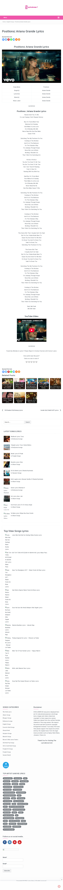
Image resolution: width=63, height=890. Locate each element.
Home (4, 21)
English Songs (10, 21)
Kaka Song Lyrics (18, 801)
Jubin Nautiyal (7, 801)
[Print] (16, 39)
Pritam (20, 812)
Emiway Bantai (17, 789)
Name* (5, 857)
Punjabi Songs (7, 752)
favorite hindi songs (9, 792)
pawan (14, 812)
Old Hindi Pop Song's (18, 809)
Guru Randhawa (21, 792)
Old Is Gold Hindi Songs (9, 746)
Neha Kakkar (7, 809)
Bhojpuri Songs (7, 718)
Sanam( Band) (7, 755)
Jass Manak (21, 798)
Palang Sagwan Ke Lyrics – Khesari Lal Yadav (25, 638)
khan (14, 804)
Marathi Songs (7, 736)
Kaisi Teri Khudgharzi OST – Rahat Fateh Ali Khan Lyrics (28, 570)
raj (16, 815)
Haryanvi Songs (7, 733)
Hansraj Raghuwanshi (9, 795)
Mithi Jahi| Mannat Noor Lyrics (21, 668)
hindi (19, 795)
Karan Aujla (7, 804)
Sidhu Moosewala (14, 821)
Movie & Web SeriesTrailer (16, 806)
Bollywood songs (7, 721)
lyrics (5, 806)
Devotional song (18, 787)
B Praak (22, 784)
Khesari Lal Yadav (22, 804)
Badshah (15, 784)
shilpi (5, 821)
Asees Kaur (7, 784)
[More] (19, 39)
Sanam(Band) (19, 818)
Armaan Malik (24, 781)
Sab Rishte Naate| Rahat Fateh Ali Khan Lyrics (26, 590)
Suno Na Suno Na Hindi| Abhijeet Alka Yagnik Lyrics (27, 607)
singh (23, 821)
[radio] (27, 362)
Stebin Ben (12, 823)
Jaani (13, 798)
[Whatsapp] (11, 39)
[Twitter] (6, 39)
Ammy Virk (6, 781)
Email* (5, 863)
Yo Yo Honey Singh (8, 829)
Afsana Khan (18, 778)
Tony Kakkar (7, 826)
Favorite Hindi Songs (8, 727)
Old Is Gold (7, 812)
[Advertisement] (47, 757)
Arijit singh (15, 781)
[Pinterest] (8, 39)
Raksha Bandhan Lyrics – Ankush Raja (23, 625)
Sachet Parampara (8, 818)
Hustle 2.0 (6, 798)
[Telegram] (14, 39)
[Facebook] (3, 39)
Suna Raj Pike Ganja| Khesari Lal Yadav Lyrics (25, 681)
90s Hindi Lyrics (7, 712)
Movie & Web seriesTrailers (10, 739)
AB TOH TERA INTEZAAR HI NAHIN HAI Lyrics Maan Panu (29, 552)
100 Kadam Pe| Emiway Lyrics (13, 410)
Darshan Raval (7, 787)
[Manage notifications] (59, 886)
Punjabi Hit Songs (8, 749)
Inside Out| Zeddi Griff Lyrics (50, 410)
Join (6, 766)
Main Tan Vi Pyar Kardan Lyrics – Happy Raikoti (26, 651)
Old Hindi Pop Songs (8, 742)
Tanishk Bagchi (22, 823)
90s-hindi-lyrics (8, 778)
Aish (25, 778)
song (5, 823)
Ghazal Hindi (6, 730)
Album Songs (6, 715)
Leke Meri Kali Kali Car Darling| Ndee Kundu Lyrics (27, 535)
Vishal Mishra (16, 826)
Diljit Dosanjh (7, 789)
